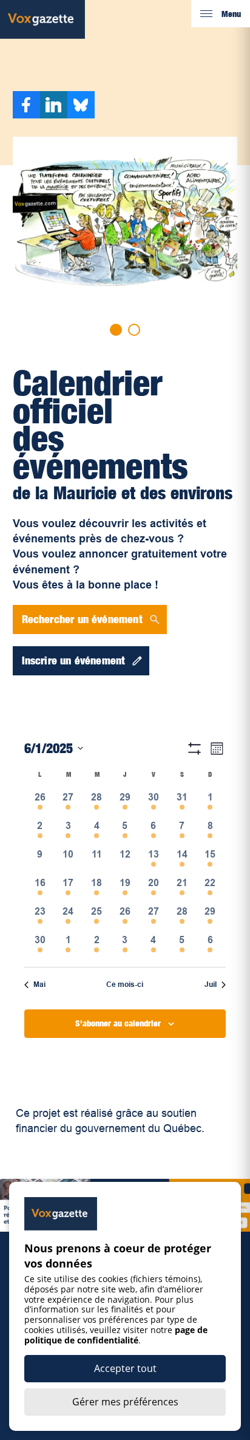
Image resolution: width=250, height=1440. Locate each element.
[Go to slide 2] (134, 330)
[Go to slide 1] (116, 330)
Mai (39, 984)
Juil (210, 984)
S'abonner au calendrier (118, 1023)
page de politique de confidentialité (116, 1335)
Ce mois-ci (124, 984)
